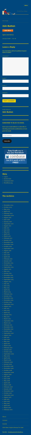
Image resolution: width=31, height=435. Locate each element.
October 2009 (8, 352)
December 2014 (8, 275)
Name (4, 78)
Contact (4, 420)
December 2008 (8, 366)
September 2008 (9, 372)
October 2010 (8, 331)
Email (4, 85)
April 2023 (7, 211)
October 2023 (8, 207)
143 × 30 (14, 38)
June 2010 (7, 339)
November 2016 (8, 244)
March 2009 (7, 360)
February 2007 (8, 409)
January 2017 (8, 240)
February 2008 (8, 387)
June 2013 (7, 310)
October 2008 (8, 370)
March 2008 (7, 385)
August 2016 (7, 250)
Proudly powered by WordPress (15, 432)
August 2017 (7, 226)
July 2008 (6, 376)
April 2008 (7, 383)
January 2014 (8, 296)
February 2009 (8, 362)
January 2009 (8, 364)
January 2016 (8, 261)
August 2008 (7, 374)
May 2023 (7, 209)
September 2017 (8, 223)
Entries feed (7, 178)
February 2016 (8, 259)
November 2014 (8, 277)
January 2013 (8, 314)
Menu (26, 5)
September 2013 (8, 304)
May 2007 (7, 403)
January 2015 (8, 273)
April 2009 (7, 358)
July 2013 (6, 308)
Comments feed (8, 181)
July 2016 (6, 252)
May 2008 (7, 380)
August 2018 (7, 217)
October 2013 (8, 302)
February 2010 (8, 347)
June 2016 (7, 254)
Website (5, 92)
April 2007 (7, 405)
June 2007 (7, 401)
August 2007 (7, 397)
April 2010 (7, 343)
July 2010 (6, 337)
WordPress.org (8, 183)
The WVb (4, 432)
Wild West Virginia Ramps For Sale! (12, 427)
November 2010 (8, 329)
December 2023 (8, 205)
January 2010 (8, 349)
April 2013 (7, 312)
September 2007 (9, 395)
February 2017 (8, 238)
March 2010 (7, 345)
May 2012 (7, 316)
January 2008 (8, 389)
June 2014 (7, 285)
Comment (5, 56)
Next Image (5, 20)
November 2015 (8, 263)
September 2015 (9, 267)
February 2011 (8, 325)
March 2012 (7, 318)
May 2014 (7, 288)
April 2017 (7, 234)
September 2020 (9, 215)
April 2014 (7, 290)
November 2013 (8, 300)
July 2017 (6, 228)
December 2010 (8, 327)
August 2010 (7, 335)
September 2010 (9, 333)
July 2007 (6, 399)
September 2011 (8, 321)
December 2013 (8, 298)
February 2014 (8, 294)
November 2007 (8, 391)
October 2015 (8, 265)
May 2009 (7, 356)
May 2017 (6, 232)
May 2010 (7, 341)
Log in (6, 176)
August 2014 (7, 281)
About (4, 416)
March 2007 (7, 407)
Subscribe (7, 141)
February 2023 (8, 213)
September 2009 (9, 354)
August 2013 (7, 306)
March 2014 (7, 292)
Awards (4, 424)
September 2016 (9, 248)
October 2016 (8, 246)
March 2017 (7, 236)
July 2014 (6, 283)
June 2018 (7, 219)
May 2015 (7, 271)
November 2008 (8, 368)
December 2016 (8, 242)
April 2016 (7, 257)
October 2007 (8, 393)
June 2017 (7, 230)
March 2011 (7, 323)
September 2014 (9, 279)
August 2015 (7, 269)
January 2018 (8, 221)
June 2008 (7, 378)
